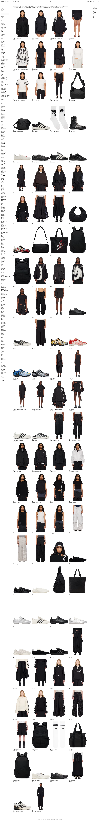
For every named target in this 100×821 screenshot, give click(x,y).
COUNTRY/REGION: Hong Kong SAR (48, 818)
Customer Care (22, 818)
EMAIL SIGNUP (57, 818)
